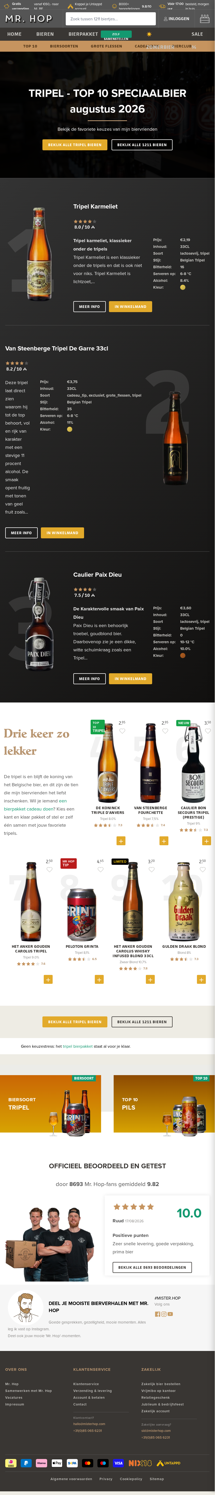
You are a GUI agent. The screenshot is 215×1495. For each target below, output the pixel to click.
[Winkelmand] (205, 19)
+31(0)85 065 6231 (87, 1430)
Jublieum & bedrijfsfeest (162, 1404)
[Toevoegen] (121, 840)
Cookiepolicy (131, 1478)
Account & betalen (89, 1397)
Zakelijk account (155, 1411)
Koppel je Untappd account (88, 6)
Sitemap (157, 1478)
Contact (80, 1404)
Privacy (106, 1478)
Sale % (197, 36)
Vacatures (14, 1397)
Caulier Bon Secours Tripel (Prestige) (193, 813)
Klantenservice (86, 1383)
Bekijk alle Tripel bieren (75, 144)
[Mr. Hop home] (31, 19)
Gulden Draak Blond (184, 946)
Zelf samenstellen (116, 35)
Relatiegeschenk (155, 1397)
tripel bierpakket (78, 1046)
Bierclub (182, 46)
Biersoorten (64, 46)
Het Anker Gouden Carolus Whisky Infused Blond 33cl (133, 951)
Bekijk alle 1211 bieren (142, 144)
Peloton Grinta (82, 946)
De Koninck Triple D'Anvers (107, 810)
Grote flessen (106, 46)
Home (14, 34)
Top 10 (30, 46)
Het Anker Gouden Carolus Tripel (31, 949)
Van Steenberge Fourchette (150, 810)
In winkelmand (130, 306)
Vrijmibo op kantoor (158, 1390)
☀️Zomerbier (160, 36)
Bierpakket (83, 34)
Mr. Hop (12, 1383)
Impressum (14, 1404)
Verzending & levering (92, 1390)
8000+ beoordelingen (135, 6)
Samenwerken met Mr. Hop (28, 1390)
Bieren (45, 34)
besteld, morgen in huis (188, 6)
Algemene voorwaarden (71, 1478)
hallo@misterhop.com (89, 1423)
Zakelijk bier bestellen (160, 1383)
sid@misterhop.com (156, 1430)
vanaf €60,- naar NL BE (35, 6)
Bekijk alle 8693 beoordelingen (152, 1267)
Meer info (89, 306)
